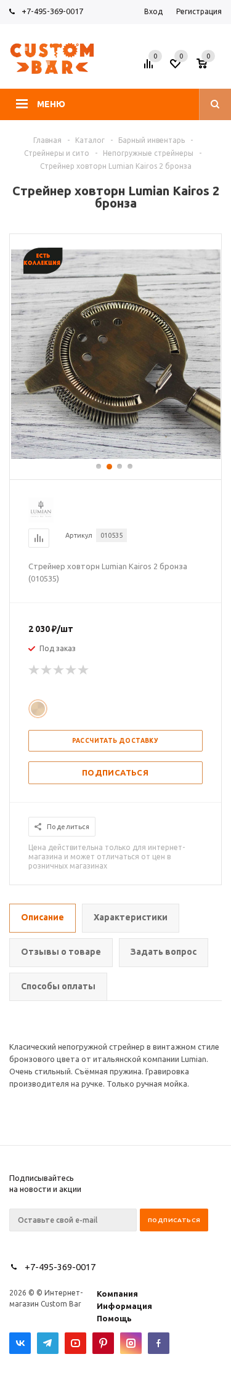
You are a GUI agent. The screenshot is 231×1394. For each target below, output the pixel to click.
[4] (71, 670)
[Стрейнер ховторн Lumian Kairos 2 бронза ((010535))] (116, 456)
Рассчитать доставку (115, 740)
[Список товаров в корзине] (210, 67)
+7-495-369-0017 (52, 11)
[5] (84, 670)
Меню (51, 104)
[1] (34, 670)
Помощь (114, 1318)
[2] (47, 670)
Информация (124, 1306)
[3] (59, 670)
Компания (117, 1293)
